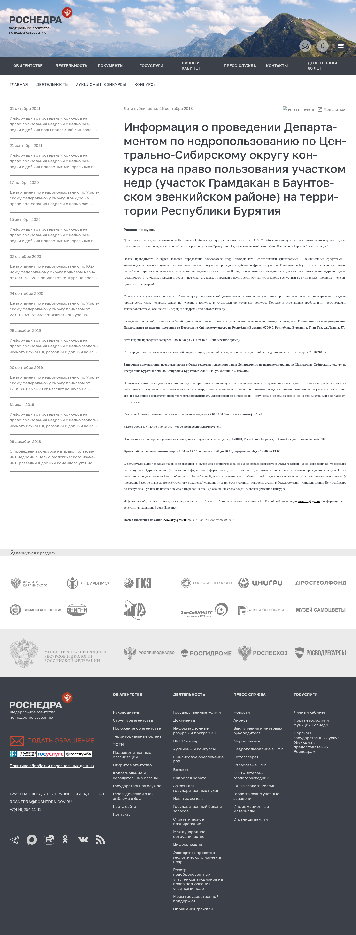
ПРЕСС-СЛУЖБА (240, 65)
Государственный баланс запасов (197, 808)
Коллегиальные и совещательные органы (135, 775)
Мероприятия (246, 741)
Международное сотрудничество (189, 834)
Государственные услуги (197, 712)
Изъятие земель (188, 798)
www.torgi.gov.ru (309, 501)
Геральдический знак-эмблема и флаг (134, 796)
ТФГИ (118, 744)
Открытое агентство (132, 765)
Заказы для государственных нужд (195, 788)
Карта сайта (124, 806)
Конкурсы (146, 229)
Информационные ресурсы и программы (194, 730)
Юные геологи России (254, 785)
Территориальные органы (138, 736)
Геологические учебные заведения (256, 796)
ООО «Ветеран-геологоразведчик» (252, 775)
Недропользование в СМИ (258, 749)
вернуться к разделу (35, 552)
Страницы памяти (250, 819)
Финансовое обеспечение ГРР (198, 759)
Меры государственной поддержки (196, 898)
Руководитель (126, 712)
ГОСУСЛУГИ (151, 65)
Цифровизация (187, 844)
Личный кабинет (309, 712)
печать (307, 109)
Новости (241, 712)
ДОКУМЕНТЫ (111, 65)
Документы (184, 720)
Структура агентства (133, 720)
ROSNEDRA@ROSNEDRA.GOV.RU (41, 801)
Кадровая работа (189, 777)
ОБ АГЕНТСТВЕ (28, 65)
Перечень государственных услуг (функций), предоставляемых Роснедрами (316, 742)
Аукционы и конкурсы (194, 749)
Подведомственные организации (132, 754)
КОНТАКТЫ (277, 65)
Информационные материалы (251, 808)
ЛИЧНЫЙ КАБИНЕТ (191, 65)
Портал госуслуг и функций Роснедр (311, 722)
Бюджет (180, 769)
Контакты (122, 814)
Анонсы (240, 720)
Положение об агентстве (137, 728)
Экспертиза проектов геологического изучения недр (197, 857)
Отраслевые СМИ (250, 765)
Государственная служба (137, 785)
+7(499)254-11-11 (25, 809)
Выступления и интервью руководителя (257, 730)
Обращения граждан (193, 908)
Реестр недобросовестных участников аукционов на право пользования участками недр (198, 879)
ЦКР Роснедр (186, 741)
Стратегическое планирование (188, 821)
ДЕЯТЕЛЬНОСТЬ (71, 65)
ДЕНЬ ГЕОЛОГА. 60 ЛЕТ (323, 65)
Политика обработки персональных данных (52, 765)
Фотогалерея (246, 757)
